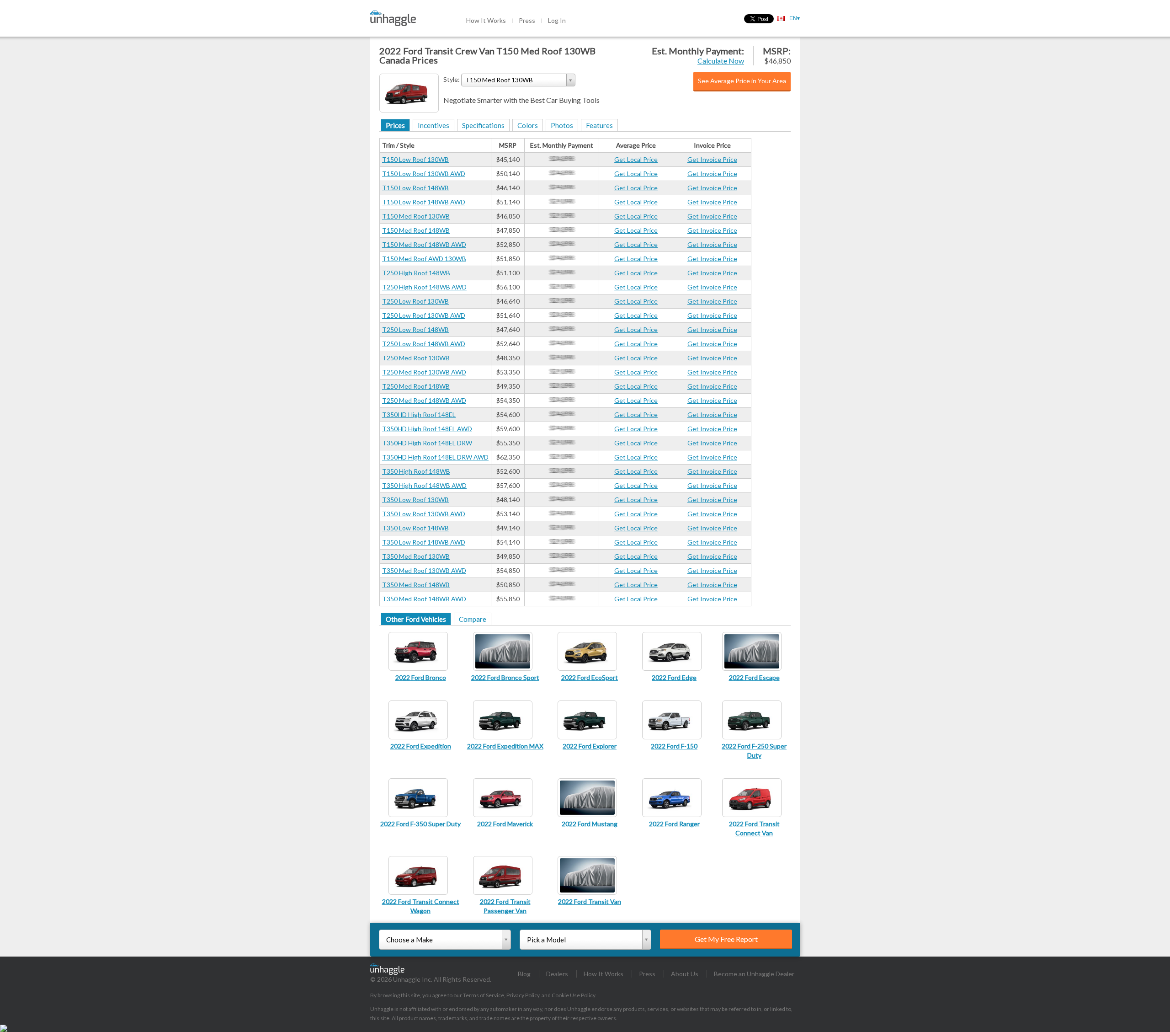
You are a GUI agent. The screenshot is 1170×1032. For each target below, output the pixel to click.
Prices (395, 125)
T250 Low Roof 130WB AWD (423, 315)
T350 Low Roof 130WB (415, 499)
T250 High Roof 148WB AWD (424, 287)
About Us (684, 974)
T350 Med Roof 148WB (416, 584)
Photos (562, 125)
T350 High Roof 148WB (416, 471)
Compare (472, 619)
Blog (524, 974)
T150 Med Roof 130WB (416, 216)
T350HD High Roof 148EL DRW (427, 443)
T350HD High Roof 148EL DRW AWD (435, 457)
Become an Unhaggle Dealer (754, 974)
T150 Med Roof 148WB (416, 230)
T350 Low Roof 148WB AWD (423, 542)
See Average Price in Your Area (742, 81)
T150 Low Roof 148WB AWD (423, 202)
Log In (557, 20)
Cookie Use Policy (573, 995)
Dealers (557, 974)
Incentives (433, 125)
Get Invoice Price (712, 159)
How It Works (486, 20)
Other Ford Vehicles (416, 619)
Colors (527, 125)
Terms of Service (483, 995)
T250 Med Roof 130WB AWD (424, 372)
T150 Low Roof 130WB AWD (423, 173)
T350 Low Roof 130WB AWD (423, 514)
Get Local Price (636, 159)
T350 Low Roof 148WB (415, 528)
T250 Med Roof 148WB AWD (424, 400)
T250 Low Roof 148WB (415, 329)
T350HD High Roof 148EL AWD (427, 429)
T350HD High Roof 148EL (419, 414)
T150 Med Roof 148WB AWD (424, 244)
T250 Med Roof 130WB (416, 358)
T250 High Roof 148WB (416, 273)
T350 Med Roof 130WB (416, 556)
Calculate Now (720, 60)
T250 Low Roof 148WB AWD (423, 344)
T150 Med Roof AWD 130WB (424, 258)
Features (599, 125)
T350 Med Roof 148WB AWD (424, 599)
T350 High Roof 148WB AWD (424, 485)
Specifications (483, 125)
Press (527, 20)
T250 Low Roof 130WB (415, 301)
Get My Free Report (726, 939)
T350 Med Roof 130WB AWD (424, 570)
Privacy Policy (522, 995)
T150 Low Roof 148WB (415, 188)
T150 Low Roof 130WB (415, 159)
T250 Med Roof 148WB (416, 386)
